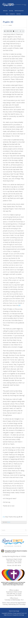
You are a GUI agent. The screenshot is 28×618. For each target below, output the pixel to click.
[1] (4, 517)
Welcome (5, 10)
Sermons (8, 522)
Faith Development (19, 10)
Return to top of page (14, 611)
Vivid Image (21, 615)
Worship (11, 10)
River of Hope (14, 5)
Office (10, 25)
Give (7, 14)
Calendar (18, 14)
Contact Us (12, 14)
